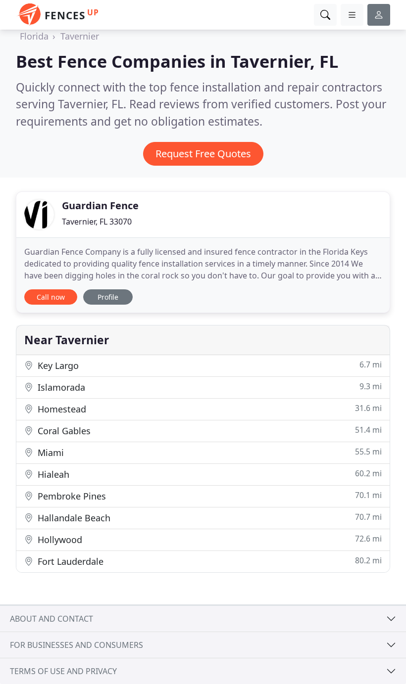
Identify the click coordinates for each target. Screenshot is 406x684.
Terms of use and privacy (63, 671)
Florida (34, 36)
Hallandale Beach (208, 517)
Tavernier (79, 36)
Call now (51, 297)
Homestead (208, 409)
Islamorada (208, 387)
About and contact (51, 618)
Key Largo (208, 365)
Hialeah (208, 474)
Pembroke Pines (208, 496)
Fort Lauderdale (208, 561)
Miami (208, 452)
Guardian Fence (100, 205)
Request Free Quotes (203, 153)
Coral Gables (208, 430)
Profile (108, 297)
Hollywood (208, 539)
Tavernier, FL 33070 (97, 221)
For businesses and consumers (76, 644)
